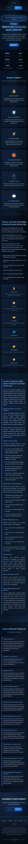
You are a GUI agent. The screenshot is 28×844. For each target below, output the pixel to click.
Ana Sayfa (4, 820)
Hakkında (20, 820)
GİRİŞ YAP (10, 7)
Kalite (15, 820)
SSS (25, 820)
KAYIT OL (18, 7)
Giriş (14, 823)
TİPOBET (14, 3)
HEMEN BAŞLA (14, 44)
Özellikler (10, 820)
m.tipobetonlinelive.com (15, 839)
